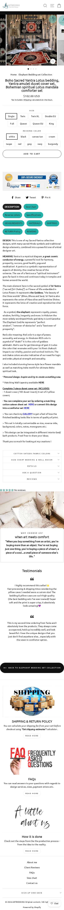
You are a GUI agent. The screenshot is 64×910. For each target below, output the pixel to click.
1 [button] (28, 69)
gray (29, 143)
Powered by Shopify (32, 907)
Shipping (27, 99)
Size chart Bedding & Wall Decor (32, 460)
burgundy (53, 143)
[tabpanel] (32, 340)
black (23, 136)
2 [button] (31, 69)
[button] (7, 490)
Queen (23, 123)
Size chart (32, 877)
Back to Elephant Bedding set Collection (34, 667)
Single (11, 116)
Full (12, 123)
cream (52, 136)
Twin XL (35, 116)
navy (40, 143)
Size (32, 110)
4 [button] (36, 69)
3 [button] (33, 69)
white (12, 136)
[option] (32, 40)
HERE (41, 382)
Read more (32, 735)
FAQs (32, 872)
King (51, 123)
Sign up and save (32, 893)
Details (32, 466)
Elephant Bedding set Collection (35, 74)
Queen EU (38, 123)
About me (32, 862)
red (19, 143)
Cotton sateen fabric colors (32, 453)
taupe (9, 143)
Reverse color (32, 131)
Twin (22, 116)
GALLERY (27, 413)
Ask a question (32, 472)
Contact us (31, 883)
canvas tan (37, 136)
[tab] (12, 207)
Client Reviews (32, 867)
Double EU (50, 116)
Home (14, 74)
